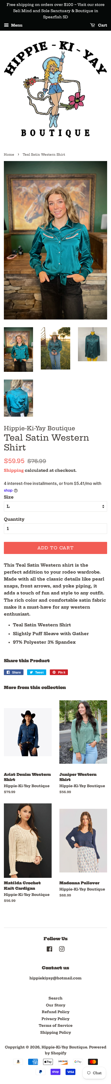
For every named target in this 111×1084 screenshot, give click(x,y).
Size (9, 497)
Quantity (14, 519)
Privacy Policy (55, 1019)
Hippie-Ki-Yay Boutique (64, 1047)
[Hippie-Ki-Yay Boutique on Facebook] (49, 950)
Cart (102, 25)
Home (9, 154)
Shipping (14, 470)
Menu (16, 25)
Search (55, 998)
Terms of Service (56, 1025)
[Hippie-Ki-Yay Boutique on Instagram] (62, 950)
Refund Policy (55, 1012)
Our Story (55, 1005)
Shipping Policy (55, 1032)
